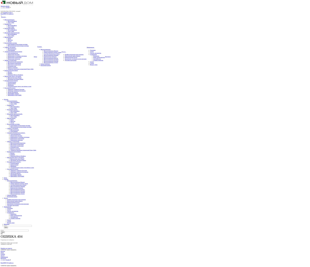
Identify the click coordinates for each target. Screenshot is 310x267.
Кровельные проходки (14, 59)
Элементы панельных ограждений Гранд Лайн (21, 69)
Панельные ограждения (14, 64)
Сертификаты (97, 59)
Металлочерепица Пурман (51, 59)
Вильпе (10, 72)
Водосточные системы (10, 43)
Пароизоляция (12, 83)
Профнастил (7, 24)
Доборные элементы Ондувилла (17, 90)
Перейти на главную (6, 248)
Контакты (108, 56)
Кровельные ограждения (14, 57)
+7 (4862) (3, 7)
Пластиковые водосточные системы (18, 44)
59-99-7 (5, 260)
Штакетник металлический (11, 32)
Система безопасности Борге (52, 53)
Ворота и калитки (13, 67)
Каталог (3, 17)
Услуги (64, 51)
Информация (91, 47)
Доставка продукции (70, 60)
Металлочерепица (9, 19)
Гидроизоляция (12, 82)
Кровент (10, 73)
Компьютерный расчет (71, 57)
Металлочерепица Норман (51, 55)
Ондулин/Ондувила (9, 88)
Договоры (93, 50)
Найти (6, 227)
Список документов (95, 53)
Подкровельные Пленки (11, 80)
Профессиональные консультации (74, 54)
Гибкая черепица (45, 64)
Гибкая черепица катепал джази (52, 52)
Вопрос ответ (93, 64)
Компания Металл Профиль (15, 75)
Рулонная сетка (12, 66)
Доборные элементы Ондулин (16, 89)
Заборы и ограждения (10, 60)
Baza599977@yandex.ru (8, 12)
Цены (35, 56)
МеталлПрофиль (12, 21)
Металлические (12, 48)
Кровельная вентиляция (11, 70)
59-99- (5, 7)
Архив (92, 51)
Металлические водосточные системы (18, 46)
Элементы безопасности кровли (13, 51)
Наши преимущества (99, 57)
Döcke (9, 38)
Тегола (9, 41)
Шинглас (10, 40)
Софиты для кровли (9, 47)
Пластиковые (11, 50)
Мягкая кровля (8, 37)
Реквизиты (96, 56)
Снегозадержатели (13, 53)
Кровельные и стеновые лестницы (17, 56)
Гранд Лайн (11, 22)
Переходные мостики (13, 54)
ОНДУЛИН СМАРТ (13, 93)
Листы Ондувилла (13, 92)
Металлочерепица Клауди (51, 58)
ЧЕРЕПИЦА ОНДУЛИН (14, 95)
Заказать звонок (5, 6)
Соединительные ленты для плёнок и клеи (19, 86)
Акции (92, 61)
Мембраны (11, 85)
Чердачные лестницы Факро (15, 79)
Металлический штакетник (15, 61)
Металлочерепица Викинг (51, 51)
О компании (93, 54)
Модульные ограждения (14, 63)
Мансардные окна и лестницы (12, 76)
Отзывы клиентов (98, 60)
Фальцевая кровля (9, 28)
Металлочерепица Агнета (51, 62)
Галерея (39, 46)
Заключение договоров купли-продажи (75, 59)
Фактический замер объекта (72, 56)
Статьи (92, 63)
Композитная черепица (50, 56)
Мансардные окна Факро (14, 77)
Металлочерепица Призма (51, 61)
